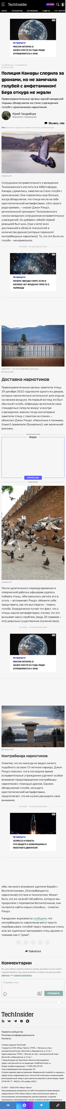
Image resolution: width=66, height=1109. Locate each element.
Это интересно (7, 65)
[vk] (9, 1021)
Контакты (6, 1038)
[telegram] (15, 1021)
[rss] (3, 1021)
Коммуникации (48, 128)
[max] (27, 1021)
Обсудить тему (56, 123)
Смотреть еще (33, 478)
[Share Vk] (8, 1105)
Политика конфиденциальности (18, 1035)
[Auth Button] (62, 4)
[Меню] (3, 4)
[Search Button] (58, 4)
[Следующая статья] (33, 1002)
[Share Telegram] (41, 1105)
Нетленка (10, 128)
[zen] (21, 1021)
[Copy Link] (58, 1105)
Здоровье (19, 128)
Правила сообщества (12, 1032)
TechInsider (17, 4)
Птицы (37, 128)
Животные (29, 128)
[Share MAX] (24, 1105)
